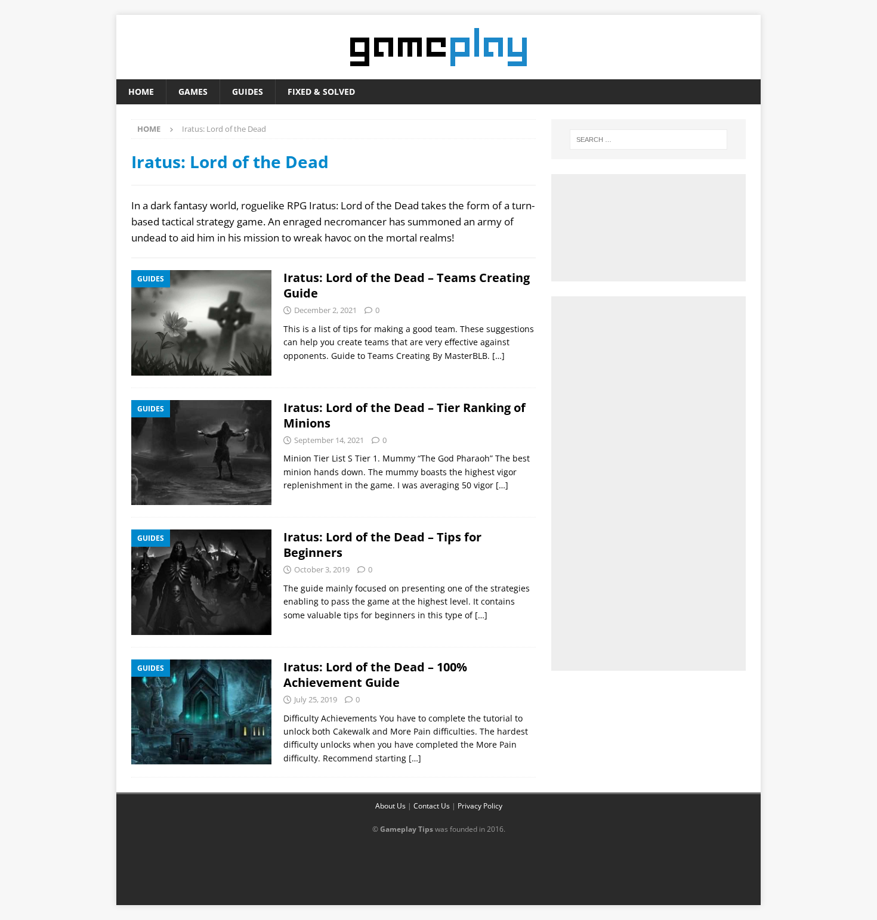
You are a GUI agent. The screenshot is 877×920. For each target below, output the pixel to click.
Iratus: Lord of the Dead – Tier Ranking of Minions (404, 415)
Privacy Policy (480, 806)
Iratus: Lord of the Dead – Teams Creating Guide (406, 285)
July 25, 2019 (315, 699)
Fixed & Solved (321, 91)
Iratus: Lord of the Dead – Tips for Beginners (382, 544)
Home (141, 91)
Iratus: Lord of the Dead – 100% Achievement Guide (375, 674)
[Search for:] (648, 139)
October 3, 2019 (322, 569)
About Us (390, 806)
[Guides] (201, 322)
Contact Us (431, 806)
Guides (247, 91)
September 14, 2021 (329, 440)
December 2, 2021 (325, 310)
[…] (498, 355)
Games (193, 91)
